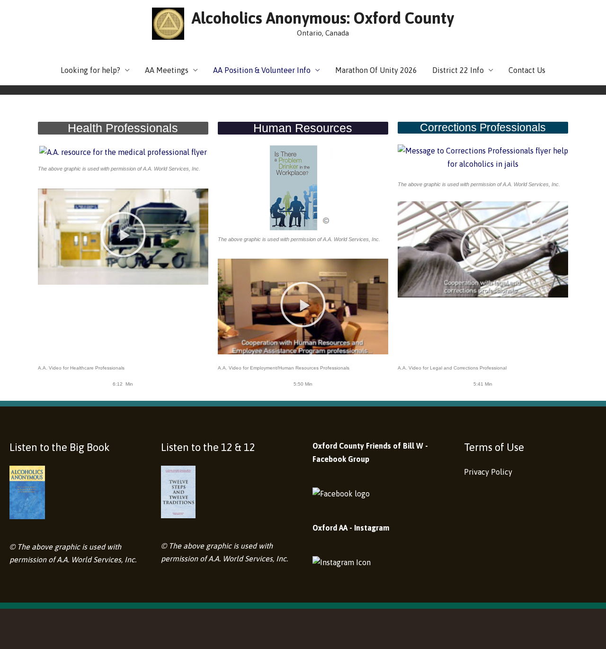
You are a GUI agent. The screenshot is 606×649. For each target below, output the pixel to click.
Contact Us (526, 70)
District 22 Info (458, 70)
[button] (123, 236)
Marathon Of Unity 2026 (376, 70)
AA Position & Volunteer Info (262, 70)
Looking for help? (90, 70)
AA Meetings (166, 70)
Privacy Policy (488, 472)
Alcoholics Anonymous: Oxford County (323, 18)
